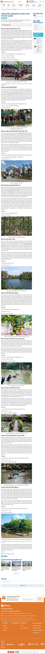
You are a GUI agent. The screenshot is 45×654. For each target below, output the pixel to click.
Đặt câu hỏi (22, 585)
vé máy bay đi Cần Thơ (15, 83)
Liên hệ (22, 625)
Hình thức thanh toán (37, 625)
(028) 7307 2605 (27, 613)
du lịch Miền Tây (28, 398)
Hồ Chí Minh (36, 27)
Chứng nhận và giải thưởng (38, 630)
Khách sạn (5, 625)
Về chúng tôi (23, 623)
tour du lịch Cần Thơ (14, 148)
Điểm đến (9, 5)
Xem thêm (16, 573)
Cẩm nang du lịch (9, 9)
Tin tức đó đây (33, 5)
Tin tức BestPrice (40, 5)
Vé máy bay (5, 623)
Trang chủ (3, 9)
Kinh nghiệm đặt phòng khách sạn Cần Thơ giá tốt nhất (26, 569)
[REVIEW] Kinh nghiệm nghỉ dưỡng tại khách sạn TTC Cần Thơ (16, 569)
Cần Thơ (18, 9)
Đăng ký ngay (40, 599)
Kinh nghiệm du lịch (20, 5)
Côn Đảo (35, 29)
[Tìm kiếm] (43, 1)
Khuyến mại (3, 5)
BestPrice (20, 46)
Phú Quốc (36, 25)
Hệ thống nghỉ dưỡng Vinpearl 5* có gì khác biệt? (5, 569)
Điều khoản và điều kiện (37, 623)
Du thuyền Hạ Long (15, 623)
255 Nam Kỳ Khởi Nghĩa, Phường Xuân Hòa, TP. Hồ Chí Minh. (13, 613)
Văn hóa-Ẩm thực (27, 5)
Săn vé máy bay (14, 5)
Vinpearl (4, 630)
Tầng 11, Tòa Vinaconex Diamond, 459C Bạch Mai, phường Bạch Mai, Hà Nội (16, 615)
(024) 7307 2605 (33, 615)
